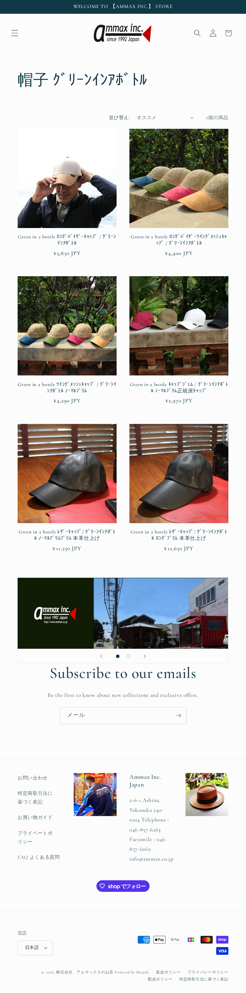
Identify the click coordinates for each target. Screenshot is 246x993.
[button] (14, 33)
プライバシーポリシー (207, 972)
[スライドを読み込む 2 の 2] (128, 656)
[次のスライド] (145, 656)
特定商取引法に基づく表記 (35, 797)
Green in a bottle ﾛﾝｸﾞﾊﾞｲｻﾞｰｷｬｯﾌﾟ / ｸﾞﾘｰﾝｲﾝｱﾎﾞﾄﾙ (67, 240)
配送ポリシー (160, 979)
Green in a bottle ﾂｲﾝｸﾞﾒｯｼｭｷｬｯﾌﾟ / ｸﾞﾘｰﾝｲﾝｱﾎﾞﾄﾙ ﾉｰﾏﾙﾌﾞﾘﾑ (67, 388)
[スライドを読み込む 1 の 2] (117, 656)
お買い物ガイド (35, 817)
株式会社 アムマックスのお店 (84, 972)
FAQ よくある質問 (39, 857)
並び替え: (119, 117)
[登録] (178, 715)
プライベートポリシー (35, 837)
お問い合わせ (33, 778)
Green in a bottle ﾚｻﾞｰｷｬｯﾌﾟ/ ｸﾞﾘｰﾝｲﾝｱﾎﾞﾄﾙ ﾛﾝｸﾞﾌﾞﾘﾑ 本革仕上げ (178, 535)
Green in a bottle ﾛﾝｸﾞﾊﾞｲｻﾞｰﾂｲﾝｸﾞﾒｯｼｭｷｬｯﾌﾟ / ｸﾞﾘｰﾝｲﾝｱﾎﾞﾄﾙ (179, 240)
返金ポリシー (168, 972)
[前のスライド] (101, 656)
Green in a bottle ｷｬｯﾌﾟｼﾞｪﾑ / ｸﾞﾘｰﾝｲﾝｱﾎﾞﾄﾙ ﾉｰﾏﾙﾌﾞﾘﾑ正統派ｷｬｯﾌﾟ (179, 388)
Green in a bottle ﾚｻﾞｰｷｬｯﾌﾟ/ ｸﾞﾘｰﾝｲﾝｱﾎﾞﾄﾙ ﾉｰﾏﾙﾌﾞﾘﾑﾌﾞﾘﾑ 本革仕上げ (67, 535)
